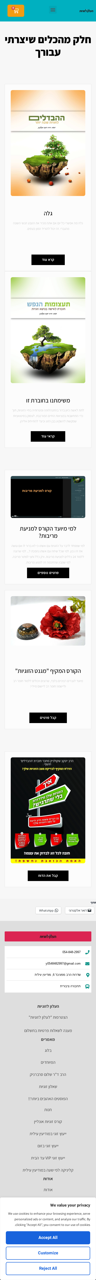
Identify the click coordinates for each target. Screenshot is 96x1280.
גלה (48, 213)
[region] (48, 1238)
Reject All (48, 1268)
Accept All (48, 1238)
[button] (53, 10)
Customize (48, 1253)
